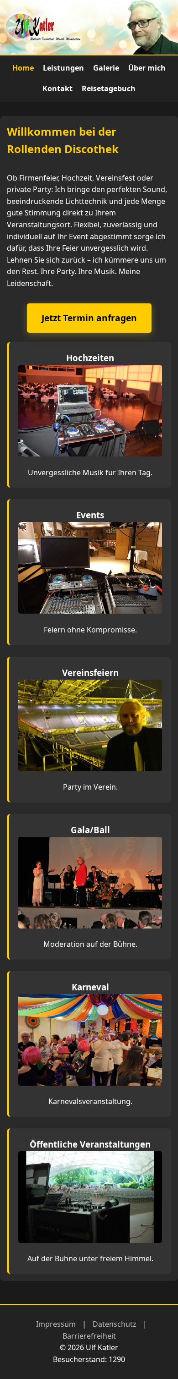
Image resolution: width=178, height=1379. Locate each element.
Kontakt (57, 88)
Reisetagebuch (109, 88)
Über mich (147, 68)
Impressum (56, 1324)
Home (23, 68)
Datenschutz (114, 1324)
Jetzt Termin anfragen (89, 318)
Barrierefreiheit (89, 1336)
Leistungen (63, 68)
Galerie (106, 68)
